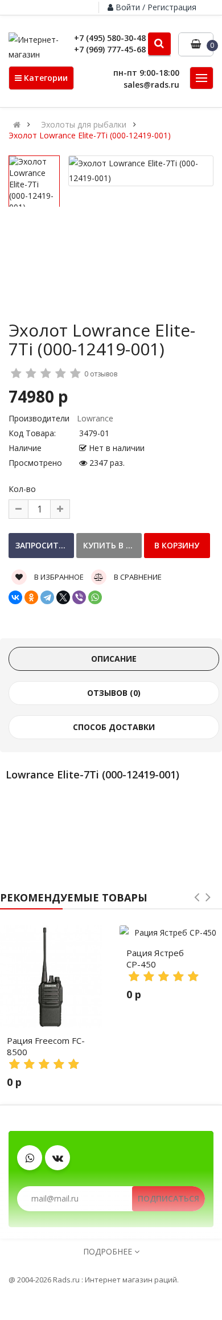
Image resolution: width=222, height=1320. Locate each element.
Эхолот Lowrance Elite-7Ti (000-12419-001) (90, 136)
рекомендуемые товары (73, 897)
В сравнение (137, 577)
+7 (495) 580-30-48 (110, 37)
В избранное (58, 577)
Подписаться (168, 1198)
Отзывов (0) (114, 692)
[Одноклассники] (31, 597)
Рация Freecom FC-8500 (46, 1046)
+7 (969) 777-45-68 (110, 49)
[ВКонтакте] (15, 597)
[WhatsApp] (95, 597)
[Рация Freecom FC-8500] (51, 976)
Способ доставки (114, 727)
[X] (63, 597)
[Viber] (79, 597)
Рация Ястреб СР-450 (155, 958)
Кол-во (22, 488)
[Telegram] (47, 597)
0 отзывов (100, 374)
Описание (114, 658)
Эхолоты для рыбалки (83, 125)
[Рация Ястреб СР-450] (171, 932)
